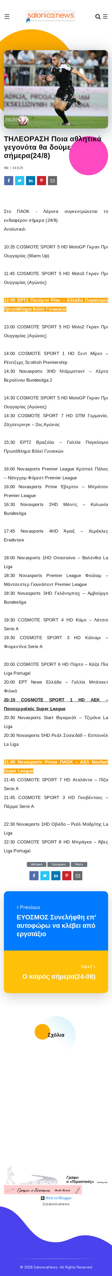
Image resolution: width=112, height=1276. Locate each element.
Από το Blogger (58, 1198)
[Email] (52, 180)
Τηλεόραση (59, 864)
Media (79, 864)
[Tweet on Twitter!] (19, 180)
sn (6, 168)
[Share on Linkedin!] (30, 180)
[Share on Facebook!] (8, 180)
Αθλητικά (36, 864)
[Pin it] (41, 180)
